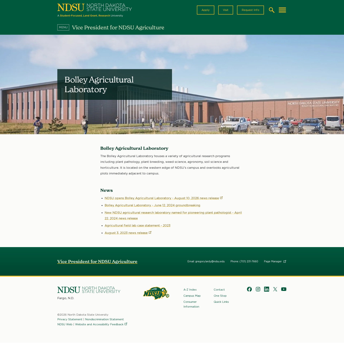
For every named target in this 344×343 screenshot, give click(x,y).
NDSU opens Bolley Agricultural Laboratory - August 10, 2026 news (162, 198)
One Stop (220, 295)
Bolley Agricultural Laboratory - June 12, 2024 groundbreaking (152, 205)
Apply (206, 10)
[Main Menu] (282, 10)
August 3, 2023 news (126, 233)
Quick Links (221, 301)
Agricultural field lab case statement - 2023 (137, 225)
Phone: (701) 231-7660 (244, 261)
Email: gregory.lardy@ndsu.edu (206, 261)
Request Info (250, 10)
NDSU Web (64, 324)
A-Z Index (190, 289)
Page (273, 261)
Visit (225, 10)
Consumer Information (191, 304)
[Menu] (64, 27)
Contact (219, 289)
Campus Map (192, 295)
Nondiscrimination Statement (104, 319)
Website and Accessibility (99, 324)
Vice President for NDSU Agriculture (97, 261)
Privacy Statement (69, 319)
